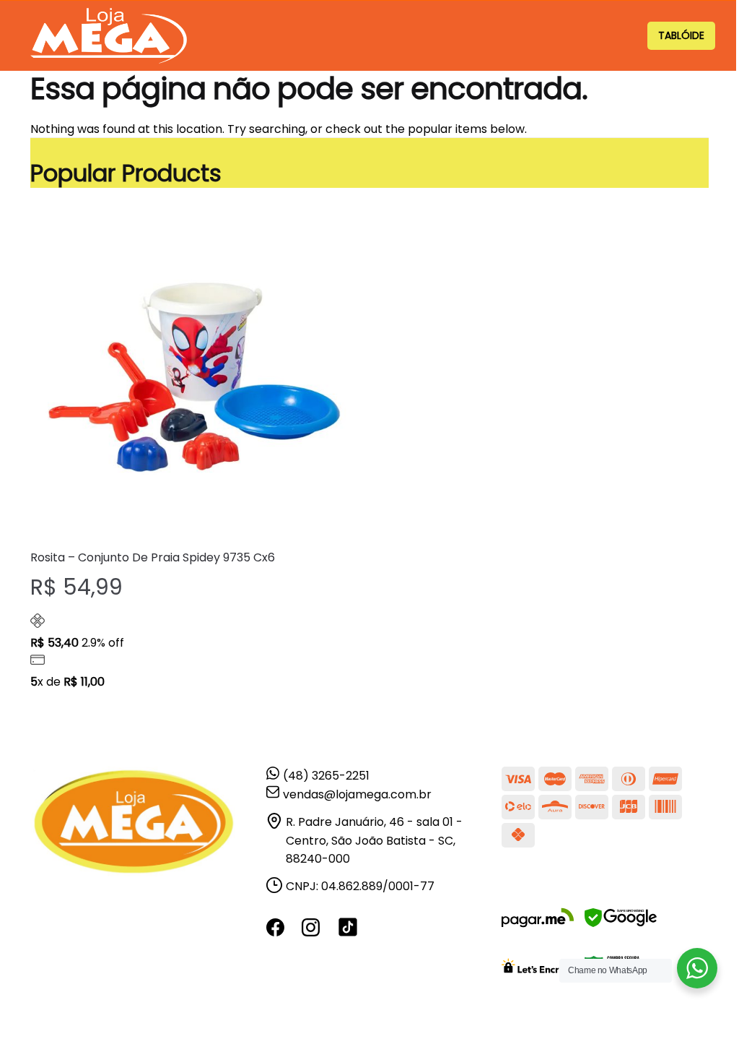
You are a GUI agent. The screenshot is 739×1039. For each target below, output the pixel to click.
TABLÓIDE (681, 35)
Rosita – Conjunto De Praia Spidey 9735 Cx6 (152, 557)
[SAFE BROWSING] (621, 926)
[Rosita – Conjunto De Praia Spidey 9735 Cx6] (194, 374)
